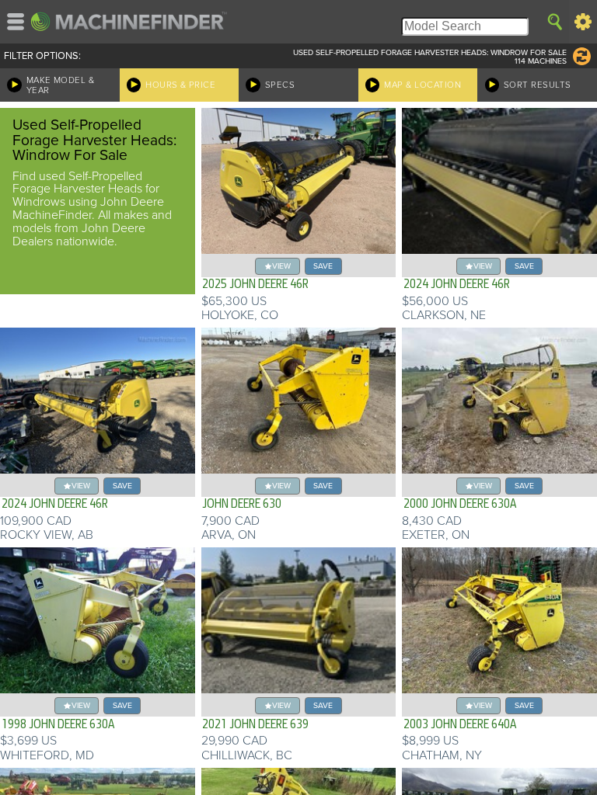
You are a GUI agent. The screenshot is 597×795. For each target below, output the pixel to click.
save (323, 266)
